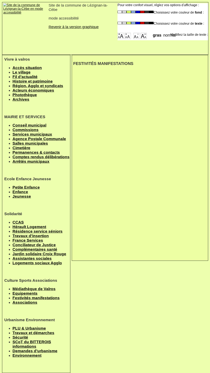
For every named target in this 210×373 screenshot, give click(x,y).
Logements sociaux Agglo (37, 263)
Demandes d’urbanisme (35, 351)
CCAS (18, 222)
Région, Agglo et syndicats (38, 86)
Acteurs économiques (33, 90)
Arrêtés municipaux (31, 161)
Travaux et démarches (33, 333)
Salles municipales (30, 143)
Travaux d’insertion (31, 236)
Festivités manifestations (36, 298)
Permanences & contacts (36, 152)
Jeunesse (22, 196)
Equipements (25, 293)
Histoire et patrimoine (33, 81)
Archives (21, 99)
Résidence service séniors (38, 231)
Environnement (27, 355)
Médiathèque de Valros (34, 289)
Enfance (20, 192)
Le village (22, 72)
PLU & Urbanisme (29, 328)
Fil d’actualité (25, 77)
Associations (25, 302)
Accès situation (27, 68)
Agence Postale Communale (39, 139)
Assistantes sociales (32, 258)
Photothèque (25, 95)
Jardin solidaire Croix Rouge (39, 254)
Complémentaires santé (35, 249)
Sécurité (20, 337)
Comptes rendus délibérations (41, 157)
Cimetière (21, 148)
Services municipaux (32, 134)
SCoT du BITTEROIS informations (32, 344)
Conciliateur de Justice (34, 245)
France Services (28, 240)
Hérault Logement (29, 227)
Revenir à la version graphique (74, 27)
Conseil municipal (29, 125)
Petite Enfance (26, 187)
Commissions (26, 130)
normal (166, 34)
